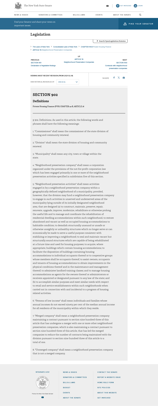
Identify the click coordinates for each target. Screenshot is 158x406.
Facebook (113, 77)
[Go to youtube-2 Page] (42, 397)
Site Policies (103, 388)
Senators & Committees (50, 15)
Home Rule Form (105, 382)
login (140, 5)
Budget (66, 388)
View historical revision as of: (42, 82)
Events (99, 15)
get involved (125, 5)
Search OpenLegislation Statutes (112, 41)
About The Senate (122, 15)
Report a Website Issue (109, 377)
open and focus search (140, 15)
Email (123, 77)
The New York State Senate (38, 6)
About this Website (107, 393)
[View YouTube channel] (107, 5)
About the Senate (72, 398)
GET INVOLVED (104, 398)
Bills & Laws (79, 15)
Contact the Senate (107, 372)
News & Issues (21, 15)
